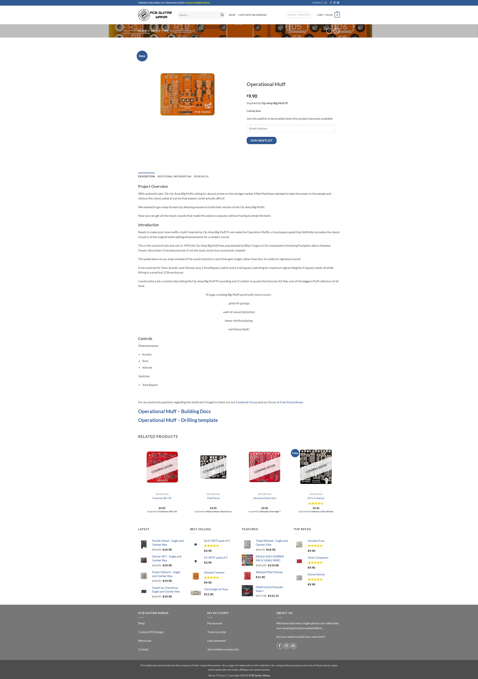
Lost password (216, 640)
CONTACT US (319, 2)
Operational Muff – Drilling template (178, 420)
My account (214, 623)
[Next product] (329, 31)
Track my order (216, 632)
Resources (144, 640)
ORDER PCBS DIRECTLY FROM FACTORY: (161, 2)
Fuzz (142, 31)
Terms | (212, 675)
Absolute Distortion (264, 498)
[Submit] (222, 15)
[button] (298, 15)
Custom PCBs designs (252, 14)
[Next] (339, 481)
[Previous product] (336, 31)
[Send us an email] (338, 2)
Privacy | (222, 675)
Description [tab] (146, 176)
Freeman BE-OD (162, 498)
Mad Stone (213, 498)
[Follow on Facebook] (331, 2)
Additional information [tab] (174, 176)
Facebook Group (246, 402)
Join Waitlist (261, 140)
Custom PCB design (151, 632)
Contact (143, 649)
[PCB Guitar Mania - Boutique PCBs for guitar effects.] (155, 15)
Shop (232, 14)
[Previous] (138, 481)
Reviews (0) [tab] (201, 176)
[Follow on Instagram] (334, 2)
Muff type (160, 31)
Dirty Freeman (316, 498)
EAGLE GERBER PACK (197, 2)
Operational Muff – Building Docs (174, 411)
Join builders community (223, 649)
